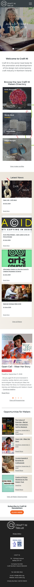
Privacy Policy (17, 533)
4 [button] (21, 398)
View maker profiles (17, 166)
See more (17, 40)
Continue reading (9, 389)
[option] (17, 364)
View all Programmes (17, 400)
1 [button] (13, 398)
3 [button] (18, 398)
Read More (5, 393)
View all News (17, 321)
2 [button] (16, 398)
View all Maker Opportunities (17, 497)
